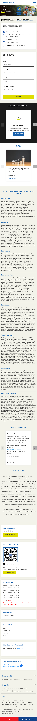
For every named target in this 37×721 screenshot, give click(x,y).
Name (5, 61)
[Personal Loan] (18, 118)
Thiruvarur (20, 652)
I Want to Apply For (9, 86)
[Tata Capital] (8, 3)
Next (35, 125)
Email (5, 78)
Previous (2, 125)
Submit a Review (10, 535)
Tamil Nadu (20, 648)
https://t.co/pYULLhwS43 (14, 449)
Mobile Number (7, 70)
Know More (18, 134)
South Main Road (7, 679)
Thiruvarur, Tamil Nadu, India (11, 666)
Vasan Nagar (17, 679)
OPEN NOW (22, 45)
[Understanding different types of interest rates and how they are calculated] (18, 158)
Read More (12, 178)
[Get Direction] (21, 666)
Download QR (9, 572)
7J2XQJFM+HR (7, 664)
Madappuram (28, 679)
